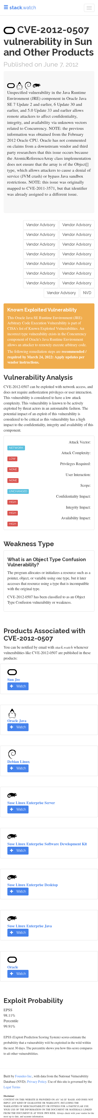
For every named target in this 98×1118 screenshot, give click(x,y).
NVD (87, 293)
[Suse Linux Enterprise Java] (12, 917)
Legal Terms (12, 1087)
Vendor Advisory (40, 225)
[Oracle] (12, 958)
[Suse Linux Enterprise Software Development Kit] (12, 835)
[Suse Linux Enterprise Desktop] (12, 876)
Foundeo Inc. (23, 1076)
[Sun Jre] (12, 671)
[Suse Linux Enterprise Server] (12, 794)
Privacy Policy (36, 1081)
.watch (23, 7)
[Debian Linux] (12, 753)
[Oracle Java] (12, 712)
